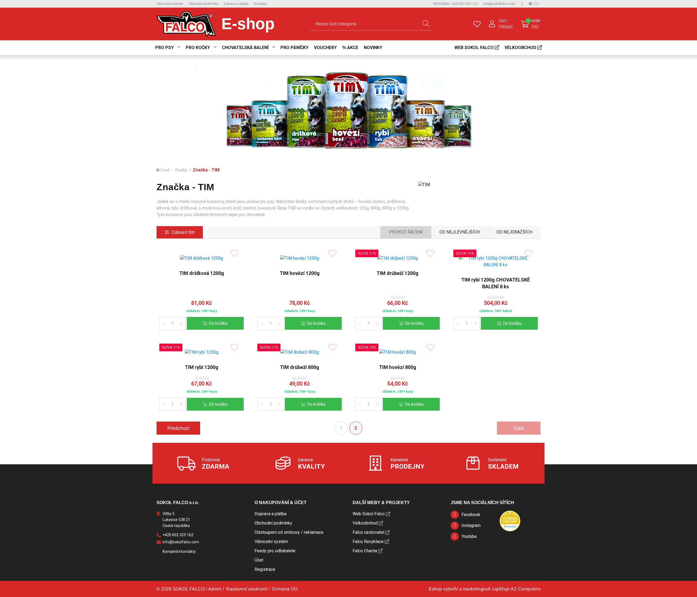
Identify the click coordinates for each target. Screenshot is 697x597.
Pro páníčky (294, 47)
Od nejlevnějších (459, 232)
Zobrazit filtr (183, 232)
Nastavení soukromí (246, 589)
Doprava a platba (236, 4)
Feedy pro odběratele (275, 550)
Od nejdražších (514, 232)
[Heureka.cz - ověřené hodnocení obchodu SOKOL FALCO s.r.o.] (510, 520)
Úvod (165, 170)
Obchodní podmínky (203, 4)
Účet (503, 21)
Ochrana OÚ (285, 589)
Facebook (470, 514)
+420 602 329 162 (178, 535)
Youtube (469, 536)
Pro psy (164, 47)
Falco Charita (365, 550)
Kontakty (260, 4)
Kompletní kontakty (179, 551)
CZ (536, 4)
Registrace (265, 569)
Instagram (471, 525)
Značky (181, 170)
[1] (425, 24)
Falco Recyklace (368, 541)
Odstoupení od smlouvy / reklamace (289, 532)
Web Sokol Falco (474, 47)
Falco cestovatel (368, 532)
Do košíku (218, 323)
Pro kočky (198, 47)
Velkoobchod (520, 47)
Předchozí (178, 428)
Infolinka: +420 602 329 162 (455, 4)
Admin (215, 589)
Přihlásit (506, 26)
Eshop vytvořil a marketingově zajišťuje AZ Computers (484, 589)
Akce (352, 47)
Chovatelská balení (245, 47)
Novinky (373, 47)
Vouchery (325, 47)
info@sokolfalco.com (499, 4)
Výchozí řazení (406, 232)
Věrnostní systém (170, 4)
